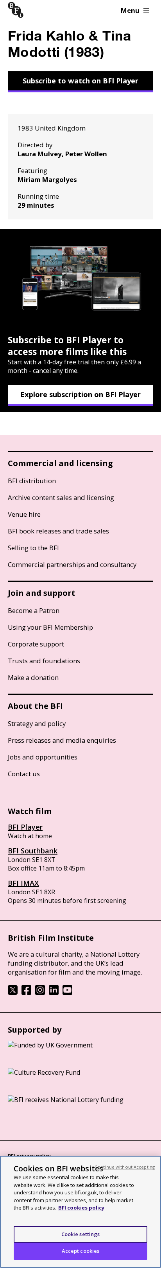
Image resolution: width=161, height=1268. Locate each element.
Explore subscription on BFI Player (80, 394)
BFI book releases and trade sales (58, 530)
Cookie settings (80, 1234)
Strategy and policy (37, 723)
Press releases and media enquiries (62, 740)
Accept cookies (81, 1250)
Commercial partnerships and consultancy (72, 564)
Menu (130, 10)
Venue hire (24, 514)
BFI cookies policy (81, 1207)
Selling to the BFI (33, 547)
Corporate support (36, 643)
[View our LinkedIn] (54, 992)
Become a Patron (33, 610)
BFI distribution (32, 480)
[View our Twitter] (13, 992)
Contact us (24, 773)
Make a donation (33, 677)
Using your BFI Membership (50, 627)
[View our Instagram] (40, 992)
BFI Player (25, 827)
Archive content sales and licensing (61, 497)
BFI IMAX (23, 883)
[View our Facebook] (26, 992)
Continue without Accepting (125, 1167)
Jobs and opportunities (42, 756)
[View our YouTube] (67, 992)
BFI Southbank (32, 850)
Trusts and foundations (44, 660)
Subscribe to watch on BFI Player (80, 80)
